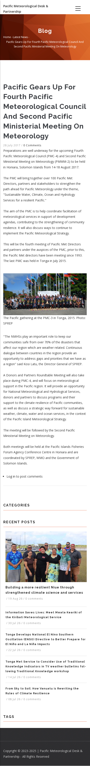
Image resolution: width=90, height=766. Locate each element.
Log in (11, 476)
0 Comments (32, 145)
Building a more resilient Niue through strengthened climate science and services (44, 590)
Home (7, 37)
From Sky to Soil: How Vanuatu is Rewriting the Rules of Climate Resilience (42, 691)
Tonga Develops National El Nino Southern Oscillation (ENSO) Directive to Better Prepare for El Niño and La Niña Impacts (45, 639)
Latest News (20, 37)
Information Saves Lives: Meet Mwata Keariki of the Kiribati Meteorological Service (43, 615)
